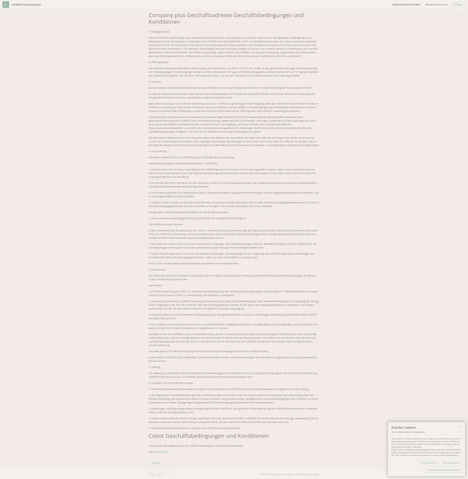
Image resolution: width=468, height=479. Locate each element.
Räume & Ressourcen (436, 4)
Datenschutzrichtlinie (303, 474)
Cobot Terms (160, 452)
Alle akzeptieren (450, 462)
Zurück (155, 462)
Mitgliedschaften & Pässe (406, 4)
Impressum (288, 474)
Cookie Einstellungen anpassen (443, 469)
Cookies (316, 474)
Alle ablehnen (428, 462)
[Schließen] (460, 427)
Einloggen (458, 4)
